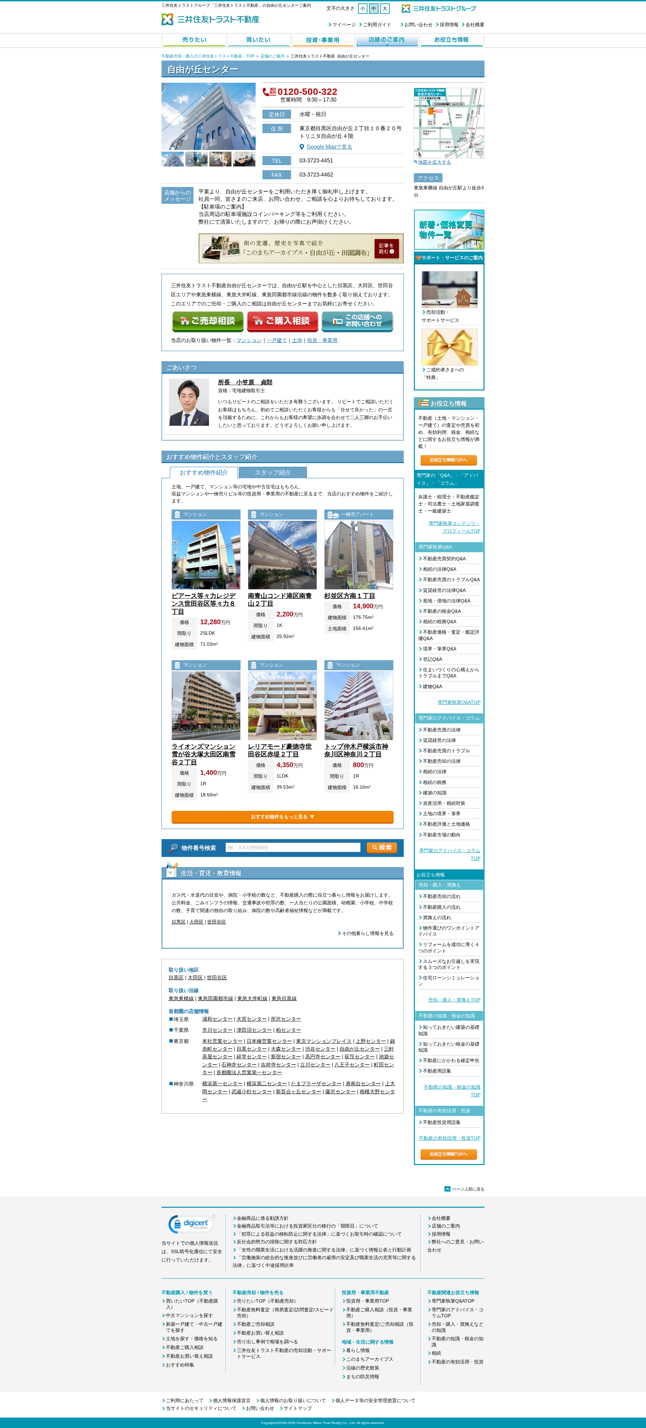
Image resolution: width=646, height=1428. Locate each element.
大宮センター (252, 1019)
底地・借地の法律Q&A (446, 600)
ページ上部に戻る (465, 1189)
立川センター (315, 1064)
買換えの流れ (437, 917)
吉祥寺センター (278, 1064)
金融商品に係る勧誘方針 (263, 1218)
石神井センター (239, 1064)
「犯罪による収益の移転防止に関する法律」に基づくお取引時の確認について (319, 1234)
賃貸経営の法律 (439, 740)
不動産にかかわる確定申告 (451, 1060)
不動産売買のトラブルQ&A (451, 579)
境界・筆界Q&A (439, 648)
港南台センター (363, 1083)
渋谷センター (320, 1049)
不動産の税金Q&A (442, 611)
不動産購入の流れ (442, 907)
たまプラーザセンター (316, 1083)
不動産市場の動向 (442, 834)
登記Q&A (432, 659)
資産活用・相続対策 (444, 803)
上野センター (371, 1041)
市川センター (217, 1030)
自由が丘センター (359, 1049)
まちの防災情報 (362, 1376)
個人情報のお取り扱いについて (293, 1400)
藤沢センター (340, 1091)
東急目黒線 (284, 998)
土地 (297, 340)
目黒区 (179, 922)
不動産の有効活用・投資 (457, 1361)
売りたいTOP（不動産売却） (267, 1301)
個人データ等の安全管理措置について (375, 1400)
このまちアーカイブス (369, 1359)
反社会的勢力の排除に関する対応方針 (277, 1241)
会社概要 (475, 24)
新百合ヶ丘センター (298, 1091)
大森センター (286, 1049)
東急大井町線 (252, 998)
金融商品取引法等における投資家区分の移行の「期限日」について (307, 1226)
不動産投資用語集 (442, 1122)
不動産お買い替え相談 (189, 1356)
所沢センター (286, 1019)
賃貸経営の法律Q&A (444, 590)
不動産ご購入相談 (185, 1347)
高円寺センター (322, 1056)
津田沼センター (254, 1030)
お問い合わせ (418, 24)
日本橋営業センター (269, 1041)
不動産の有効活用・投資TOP (449, 1138)
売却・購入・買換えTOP (454, 1000)
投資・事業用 (322, 340)
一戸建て (277, 340)
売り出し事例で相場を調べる (267, 1341)
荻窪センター (360, 1056)
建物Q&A (432, 686)
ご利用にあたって (185, 1400)
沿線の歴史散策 (362, 1367)
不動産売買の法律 (442, 729)
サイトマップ (298, 1408)
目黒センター (252, 1049)
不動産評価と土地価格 (446, 824)
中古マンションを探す (189, 1315)
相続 (436, 1353)
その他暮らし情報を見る (368, 933)
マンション (249, 340)
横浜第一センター (222, 1083)
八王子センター (352, 1064)
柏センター (288, 1030)
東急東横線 (181, 998)
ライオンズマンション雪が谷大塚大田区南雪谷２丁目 (204, 754)
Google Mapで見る (329, 147)
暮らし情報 (358, 1350)
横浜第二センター (267, 1083)
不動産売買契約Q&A (444, 558)
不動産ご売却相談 (256, 1324)
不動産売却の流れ (442, 896)
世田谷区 (216, 922)
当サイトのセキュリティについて (201, 1408)
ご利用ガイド (377, 24)
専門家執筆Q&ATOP (459, 702)
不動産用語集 (437, 1071)
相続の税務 (434, 782)
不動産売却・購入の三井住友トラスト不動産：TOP (208, 56)
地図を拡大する (434, 162)
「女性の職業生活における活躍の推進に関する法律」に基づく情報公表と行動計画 (324, 1249)
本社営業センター (222, 1041)
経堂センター (252, 1056)
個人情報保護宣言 (232, 1400)
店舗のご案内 (272, 56)
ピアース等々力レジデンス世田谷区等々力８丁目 (204, 603)
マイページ (344, 24)
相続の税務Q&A (439, 621)
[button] (191, 1225)
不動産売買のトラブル (446, 750)
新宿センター (286, 1056)
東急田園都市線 (215, 998)
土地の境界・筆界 (442, 813)
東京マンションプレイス (324, 1041)
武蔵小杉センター (251, 1091)
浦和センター (217, 1019)
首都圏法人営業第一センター (249, 1072)
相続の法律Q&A (439, 569)
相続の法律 (434, 771)
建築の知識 (434, 792)
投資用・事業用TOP (367, 1301)
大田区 (196, 922)
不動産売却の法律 (442, 761)
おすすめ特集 (180, 1364)
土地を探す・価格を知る (192, 1338)
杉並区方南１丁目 (349, 595)
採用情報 (449, 24)
